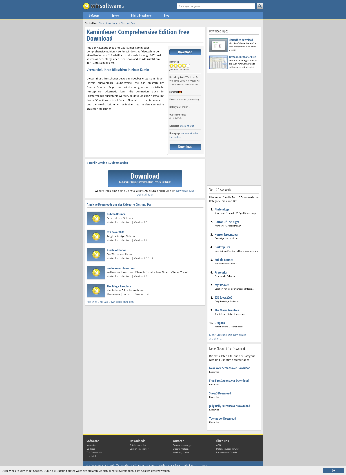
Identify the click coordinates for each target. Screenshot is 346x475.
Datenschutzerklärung (227, 448)
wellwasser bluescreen (121, 268)
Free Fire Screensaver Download (229, 380)
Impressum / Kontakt (226, 452)
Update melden (180, 448)
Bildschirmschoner (141, 15)
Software (94, 15)
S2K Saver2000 (115, 232)
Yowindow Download (222, 418)
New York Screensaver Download (229, 368)
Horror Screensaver (226, 234)
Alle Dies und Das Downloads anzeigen (110, 301)
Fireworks (221, 272)
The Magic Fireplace (119, 286)
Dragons (220, 323)
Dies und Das (187, 125)
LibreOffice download (241, 40)
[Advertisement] (234, 129)
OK (333, 470)
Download (185, 52)
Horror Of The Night (227, 222)
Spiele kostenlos (138, 445)
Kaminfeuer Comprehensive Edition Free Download (138, 35)
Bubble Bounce (116, 214)
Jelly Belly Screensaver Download (229, 406)
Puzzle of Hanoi (116, 250)
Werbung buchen (181, 452)
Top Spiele (91, 456)
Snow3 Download (220, 393)
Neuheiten (91, 445)
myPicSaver (222, 285)
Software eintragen (182, 445)
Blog (166, 15)
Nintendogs (222, 209)
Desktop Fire (222, 247)
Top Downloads (94, 452)
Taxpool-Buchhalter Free (242, 57)
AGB (218, 445)
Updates (90, 448)
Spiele (115, 15)
